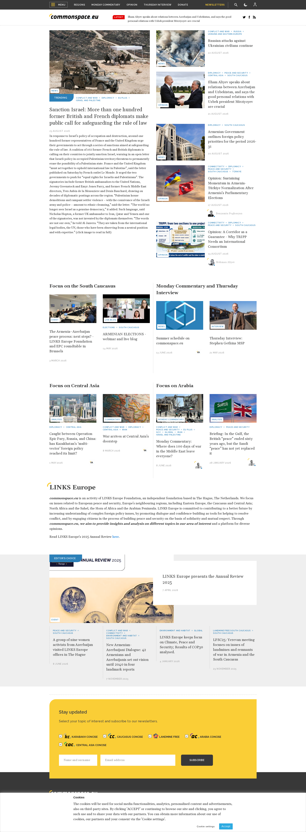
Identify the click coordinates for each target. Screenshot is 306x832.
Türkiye (236, 172)
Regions (79, 5)
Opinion (132, 5)
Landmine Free (169, 736)
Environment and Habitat (121, 636)
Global (169, 432)
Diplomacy (108, 98)
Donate (183, 5)
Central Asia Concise (91, 745)
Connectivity (216, 166)
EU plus (122, 98)
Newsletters (215, 5)
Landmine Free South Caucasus (232, 630)
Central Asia (215, 75)
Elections (109, 327)
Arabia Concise (210, 736)
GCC (158, 432)
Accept (226, 826)
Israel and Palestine (88, 100)
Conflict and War (87, 98)
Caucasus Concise (130, 736)
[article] (206, 48)
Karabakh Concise (85, 736)
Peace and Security (236, 73)
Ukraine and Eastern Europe (225, 34)
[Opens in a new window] (244, 17)
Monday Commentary (105, 5)
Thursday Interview (157, 5)
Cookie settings (206, 826)
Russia (237, 31)
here (115, 537)
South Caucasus (237, 75)
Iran (124, 430)
